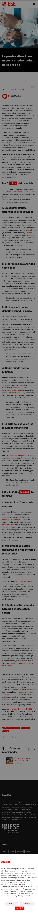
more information (14, 889)
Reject (11, 903)
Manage (27, 903)
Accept (20, 908)
